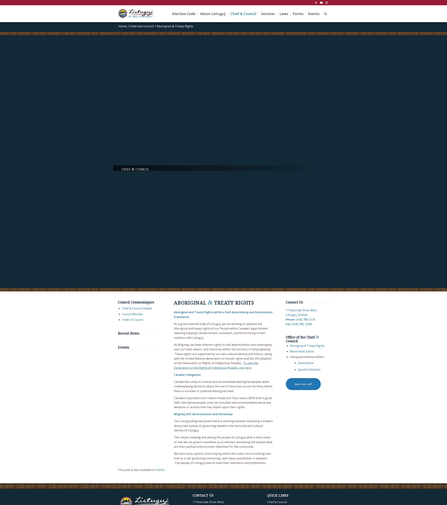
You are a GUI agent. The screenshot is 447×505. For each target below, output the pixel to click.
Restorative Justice (302, 351)
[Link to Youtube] (321, 2)
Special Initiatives (309, 369)
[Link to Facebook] (315, 2)
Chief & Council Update (137, 308)
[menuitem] (184, 13)
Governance (306, 363)
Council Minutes (132, 314)
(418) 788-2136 (305, 319)
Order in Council (132, 320)
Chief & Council (277, 502)
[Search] (325, 13)
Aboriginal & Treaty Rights (307, 346)
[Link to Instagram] (326, 2)
